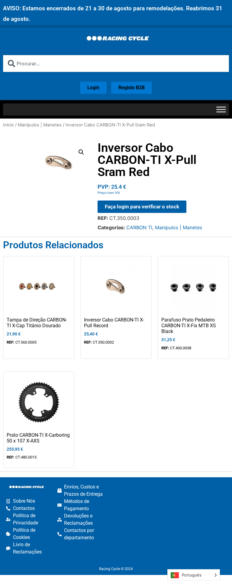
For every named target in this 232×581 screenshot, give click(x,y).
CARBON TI (139, 227)
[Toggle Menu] (221, 109)
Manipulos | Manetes (40, 125)
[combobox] (116, 63)
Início (8, 125)
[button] (81, 152)
